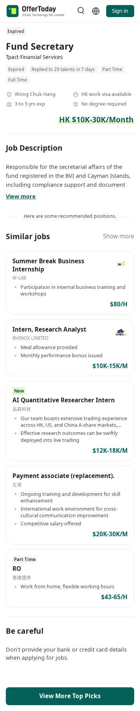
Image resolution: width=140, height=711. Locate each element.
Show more (118, 236)
